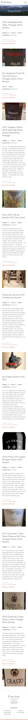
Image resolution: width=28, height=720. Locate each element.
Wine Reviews (7, 710)
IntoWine (7, 2)
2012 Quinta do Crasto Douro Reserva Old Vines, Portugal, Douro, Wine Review (14, 537)
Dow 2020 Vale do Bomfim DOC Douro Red (13, 216)
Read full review (8, 43)
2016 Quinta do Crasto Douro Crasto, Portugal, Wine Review (12, 619)
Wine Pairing (7, 712)
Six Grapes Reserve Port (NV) (13, 378)
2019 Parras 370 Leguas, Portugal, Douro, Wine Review (14, 459)
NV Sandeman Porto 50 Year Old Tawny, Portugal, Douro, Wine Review (13, 77)
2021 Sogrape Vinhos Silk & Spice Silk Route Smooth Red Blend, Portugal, (12, 131)
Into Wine (15, 696)
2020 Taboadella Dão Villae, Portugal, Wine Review (12, 25)
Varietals (9, 7)
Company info (14, 703)
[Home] (1, 2)
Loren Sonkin (12, 41)
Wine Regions (7, 714)
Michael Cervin (13, 262)
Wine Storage (20, 712)
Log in (14, 700)
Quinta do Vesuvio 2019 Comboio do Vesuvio (13, 296)
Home (2, 7)
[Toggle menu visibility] (26, 2)
